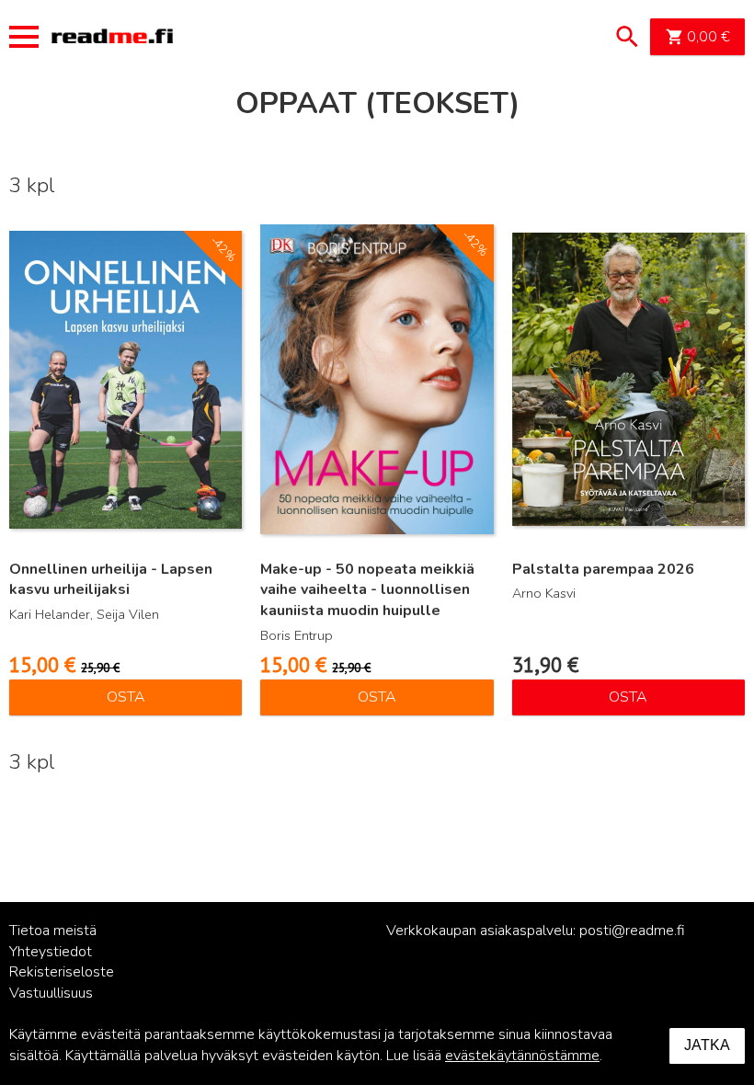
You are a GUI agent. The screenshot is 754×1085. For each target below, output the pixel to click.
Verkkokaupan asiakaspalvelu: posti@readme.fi (535, 930)
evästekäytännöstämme (522, 1055)
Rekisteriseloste (61, 972)
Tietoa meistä (53, 930)
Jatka (707, 1045)
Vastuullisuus (51, 993)
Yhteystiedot (50, 952)
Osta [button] (126, 697)
